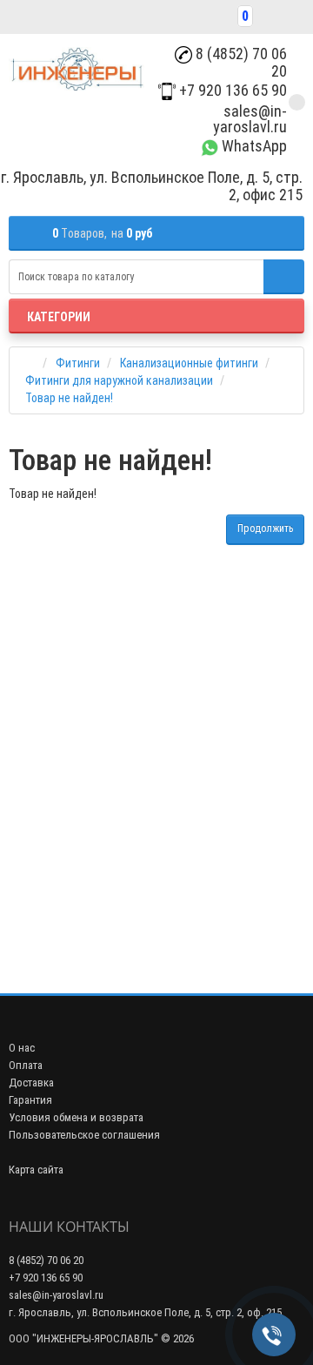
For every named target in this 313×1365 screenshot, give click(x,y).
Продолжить (265, 528)
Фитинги (78, 363)
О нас (22, 1047)
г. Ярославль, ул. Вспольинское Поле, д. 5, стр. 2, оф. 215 (145, 1312)
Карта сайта (36, 1169)
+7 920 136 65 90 (231, 90)
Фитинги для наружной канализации (119, 380)
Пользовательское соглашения (84, 1134)
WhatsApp (252, 146)
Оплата (26, 1065)
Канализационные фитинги (189, 363)
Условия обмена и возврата (76, 1117)
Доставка (31, 1082)
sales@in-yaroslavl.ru (250, 119)
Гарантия (30, 1099)
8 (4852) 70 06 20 (239, 62)
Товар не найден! (69, 398)
